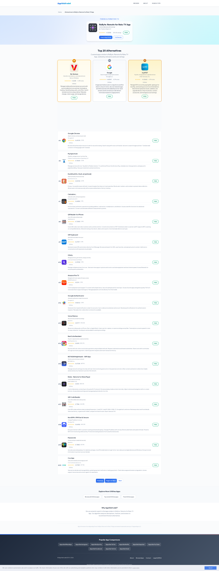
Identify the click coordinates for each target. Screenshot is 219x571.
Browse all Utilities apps (92, 497)
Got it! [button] (210, 568)
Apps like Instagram (81, 544)
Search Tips (156, 3)
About (145, 3)
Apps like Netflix (124, 544)
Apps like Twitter (111, 549)
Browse (136, 3)
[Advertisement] (109, 116)
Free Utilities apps (128, 497)
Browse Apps (140, 558)
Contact (148, 558)
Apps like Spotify (96, 544)
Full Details (118, 37)
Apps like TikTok (110, 544)
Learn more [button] (135, 568)
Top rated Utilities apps (111, 497)
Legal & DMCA (157, 558)
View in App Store (106, 37)
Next (120, 481)
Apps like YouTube (153, 544)
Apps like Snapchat (138, 544)
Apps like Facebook (96, 549)
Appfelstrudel (64, 3)
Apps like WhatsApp (66, 544)
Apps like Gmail (124, 549)
